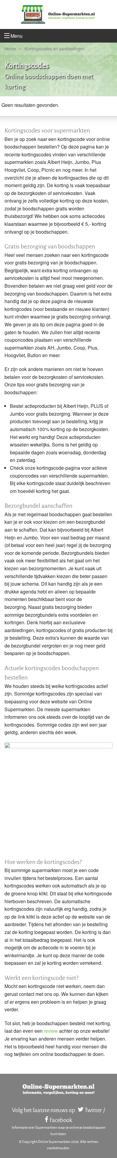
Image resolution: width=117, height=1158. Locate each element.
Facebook (61, 1120)
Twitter (93, 1110)
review (51, 1030)
